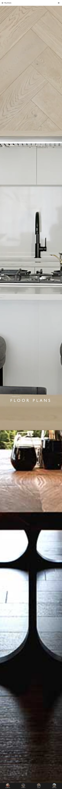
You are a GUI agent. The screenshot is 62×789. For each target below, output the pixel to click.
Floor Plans (7, 787)
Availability (23, 787)
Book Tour (54, 787)
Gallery (38, 787)
